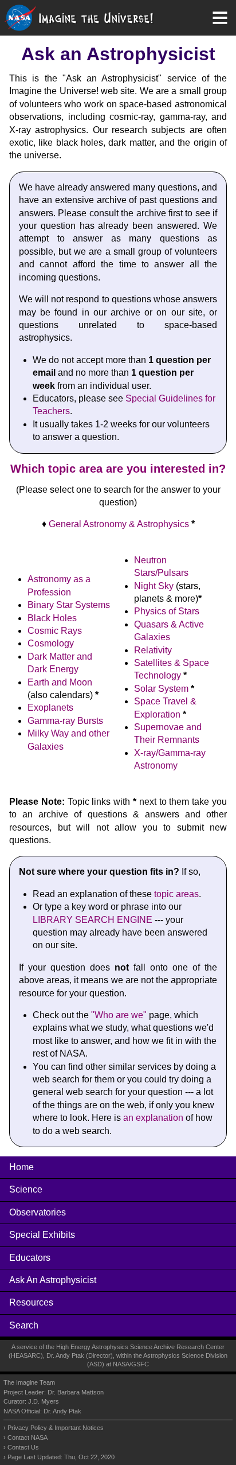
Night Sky (154, 586)
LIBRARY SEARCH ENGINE (92, 920)
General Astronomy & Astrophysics (119, 524)
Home (21, 1167)
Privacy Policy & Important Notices (55, 1427)
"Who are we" (119, 1015)
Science (25, 1189)
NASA (121, 1364)
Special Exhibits (42, 1235)
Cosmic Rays (54, 631)
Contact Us (23, 1447)
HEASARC (26, 1355)
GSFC (140, 1364)
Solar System (161, 688)
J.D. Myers (43, 1401)
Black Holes (52, 618)
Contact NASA (27, 1437)
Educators (29, 1258)
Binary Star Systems (68, 605)
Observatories (37, 1212)
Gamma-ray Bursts (65, 721)
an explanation (153, 1118)
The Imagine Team (29, 1382)
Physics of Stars (166, 611)
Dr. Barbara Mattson (76, 1392)
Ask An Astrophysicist (52, 1280)
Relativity (153, 650)
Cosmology (50, 643)
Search (23, 1325)
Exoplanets (50, 707)
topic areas (176, 894)
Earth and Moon (59, 682)
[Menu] (220, 17)
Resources (31, 1302)
